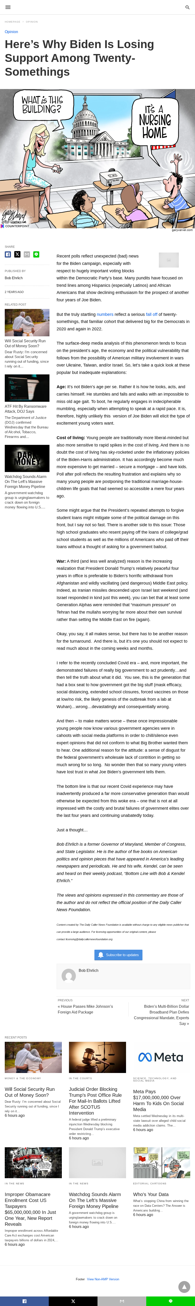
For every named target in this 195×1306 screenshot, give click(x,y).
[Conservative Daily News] (97, 7)
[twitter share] (17, 254)
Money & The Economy (23, 1078)
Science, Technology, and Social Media (155, 1079)
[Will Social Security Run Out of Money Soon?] (27, 322)
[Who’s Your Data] (161, 1162)
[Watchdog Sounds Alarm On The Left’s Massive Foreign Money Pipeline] (27, 458)
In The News (14, 1183)
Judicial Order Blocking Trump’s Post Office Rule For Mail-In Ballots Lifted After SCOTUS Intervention (95, 1101)
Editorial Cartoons (150, 1183)
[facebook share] (8, 254)
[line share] (36, 254)
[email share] (27, 254)
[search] (187, 7)
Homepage (12, 21)
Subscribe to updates (122, 955)
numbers (105, 314)
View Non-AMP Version (103, 1279)
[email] (122, 1301)
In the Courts (80, 1078)
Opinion (32, 21)
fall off (151, 314)
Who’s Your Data (151, 1194)
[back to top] (184, 1287)
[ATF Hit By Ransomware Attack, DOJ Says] (27, 388)
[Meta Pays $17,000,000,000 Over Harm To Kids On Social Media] (161, 1057)
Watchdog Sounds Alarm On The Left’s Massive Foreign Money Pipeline (25, 482)
